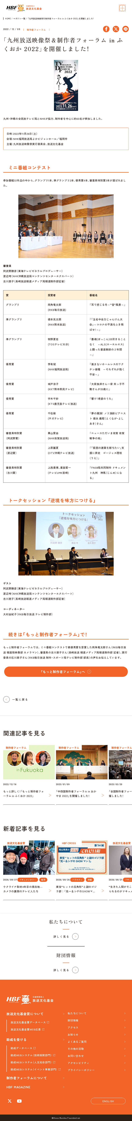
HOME (8, 18)
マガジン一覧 (19, 18)
